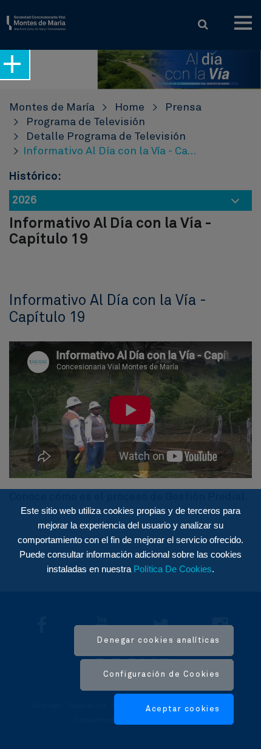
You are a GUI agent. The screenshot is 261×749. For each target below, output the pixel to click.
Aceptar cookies (183, 709)
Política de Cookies (173, 569)
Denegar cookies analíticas (158, 641)
